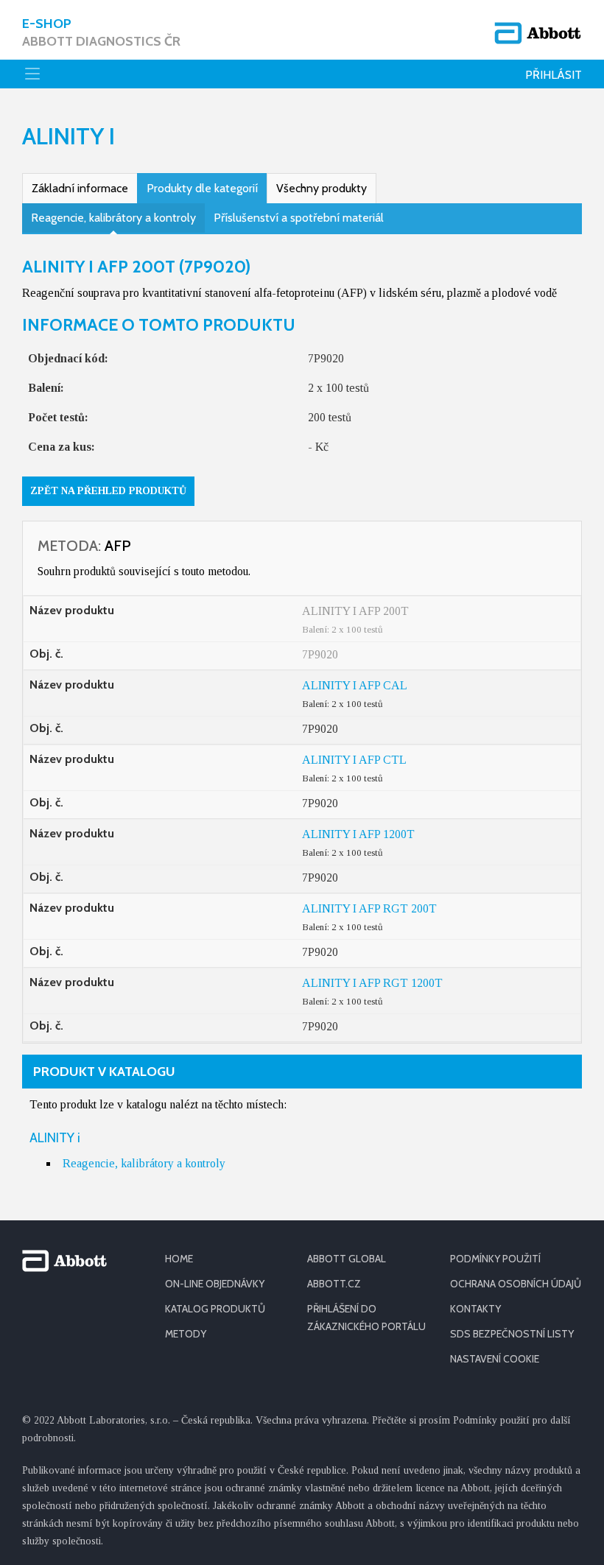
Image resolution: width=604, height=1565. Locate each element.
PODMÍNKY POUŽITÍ (495, 1258)
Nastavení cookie (494, 1358)
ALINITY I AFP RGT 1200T (372, 983)
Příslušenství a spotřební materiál (299, 218)
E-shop (101, 32)
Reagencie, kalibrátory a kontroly (113, 218)
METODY (185, 1333)
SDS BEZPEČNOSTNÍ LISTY (512, 1333)
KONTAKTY (475, 1308)
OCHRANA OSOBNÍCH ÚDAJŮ (515, 1283)
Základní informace (80, 188)
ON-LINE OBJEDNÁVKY (214, 1283)
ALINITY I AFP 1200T (358, 834)
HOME (179, 1258)
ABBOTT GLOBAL (346, 1258)
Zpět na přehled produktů (108, 490)
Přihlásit (553, 75)
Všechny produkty (321, 188)
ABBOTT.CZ (334, 1283)
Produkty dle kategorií (202, 188)
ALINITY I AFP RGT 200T (369, 908)
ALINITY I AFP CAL (354, 685)
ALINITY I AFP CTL (354, 759)
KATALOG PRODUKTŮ (215, 1308)
